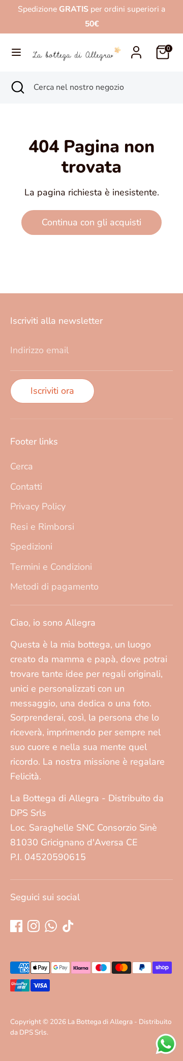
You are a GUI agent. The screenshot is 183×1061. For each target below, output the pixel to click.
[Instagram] (33, 926)
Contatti (26, 487)
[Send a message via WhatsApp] (166, 1044)
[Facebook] (16, 926)
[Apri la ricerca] (17, 87)
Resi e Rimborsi (42, 527)
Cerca (21, 466)
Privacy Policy (38, 506)
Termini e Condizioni (51, 567)
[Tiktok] (68, 926)
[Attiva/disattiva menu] (15, 52)
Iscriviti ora (52, 391)
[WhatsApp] (51, 926)
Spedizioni (31, 546)
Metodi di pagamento (54, 586)
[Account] (136, 49)
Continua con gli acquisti (91, 222)
